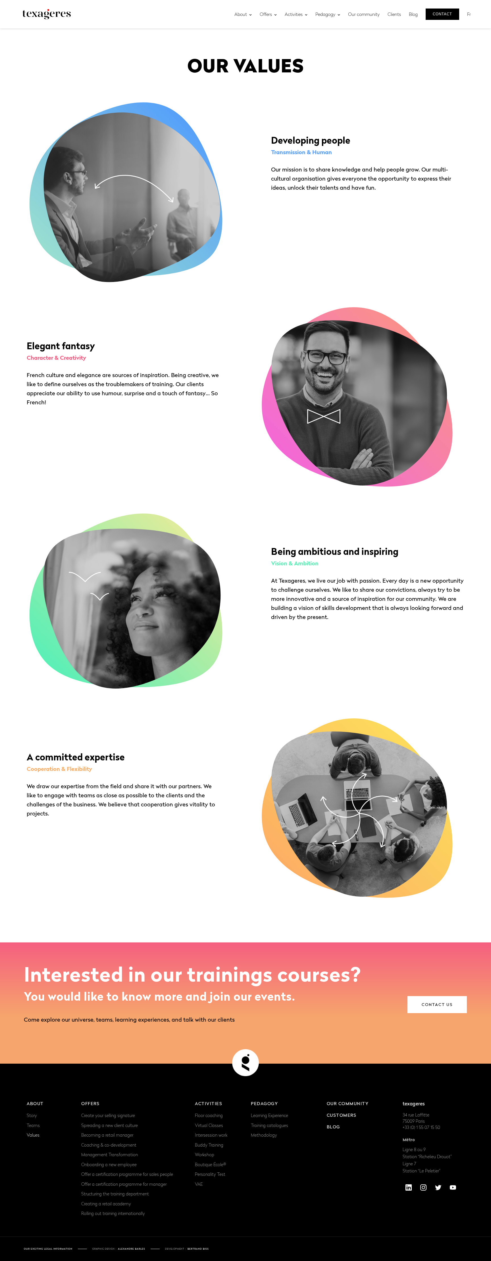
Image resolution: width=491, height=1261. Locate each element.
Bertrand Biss (198, 1248)
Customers (342, 1115)
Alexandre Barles (131, 1248)
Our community (348, 1103)
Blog (333, 1126)
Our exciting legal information (48, 1248)
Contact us (437, 1004)
